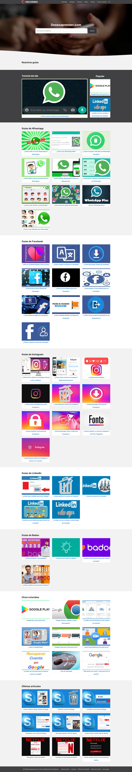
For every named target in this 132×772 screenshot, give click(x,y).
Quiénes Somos (65, 769)
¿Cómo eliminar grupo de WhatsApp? (66, 205)
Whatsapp (64, 2)
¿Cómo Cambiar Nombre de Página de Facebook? (66, 317)
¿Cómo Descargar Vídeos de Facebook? (96, 264)
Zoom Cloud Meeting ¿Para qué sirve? (96, 647)
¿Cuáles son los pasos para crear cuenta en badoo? (97, 559)
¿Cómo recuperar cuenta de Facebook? (36, 342)
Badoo (86, 2)
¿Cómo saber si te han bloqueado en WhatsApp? (36, 153)
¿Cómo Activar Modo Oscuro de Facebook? (66, 290)
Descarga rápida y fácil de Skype (66, 733)
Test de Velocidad (66, 671)
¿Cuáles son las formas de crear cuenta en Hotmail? (96, 622)
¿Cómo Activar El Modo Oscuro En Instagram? (36, 406)
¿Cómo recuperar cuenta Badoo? (36, 558)
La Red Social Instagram (96, 377)
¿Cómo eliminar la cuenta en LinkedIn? (66, 496)
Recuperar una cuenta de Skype (36, 733)
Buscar (92, 31)
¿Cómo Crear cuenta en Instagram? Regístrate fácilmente (66, 379)
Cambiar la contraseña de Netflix (66, 757)
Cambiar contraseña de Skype (96, 709)
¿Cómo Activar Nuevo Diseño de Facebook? (36, 290)
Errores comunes (101, 2)
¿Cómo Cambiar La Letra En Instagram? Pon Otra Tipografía (96, 432)
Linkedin (92, 2)
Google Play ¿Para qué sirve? (100, 94)
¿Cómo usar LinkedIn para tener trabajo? (36, 496)
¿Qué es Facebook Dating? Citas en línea (36, 264)
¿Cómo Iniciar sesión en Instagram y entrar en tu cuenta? (36, 459)
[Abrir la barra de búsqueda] (109, 2)
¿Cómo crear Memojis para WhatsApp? (36, 229)
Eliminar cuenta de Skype (66, 709)
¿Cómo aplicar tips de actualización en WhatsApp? (36, 180)
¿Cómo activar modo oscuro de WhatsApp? (55, 116)
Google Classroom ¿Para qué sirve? (66, 647)
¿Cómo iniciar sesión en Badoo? (66, 558)
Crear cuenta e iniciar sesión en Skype (36, 709)
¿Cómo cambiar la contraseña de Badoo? (36, 585)
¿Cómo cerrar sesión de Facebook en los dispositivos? (97, 317)
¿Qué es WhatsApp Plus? (96, 205)
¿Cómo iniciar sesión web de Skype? (96, 733)
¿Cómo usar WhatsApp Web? (66, 151)
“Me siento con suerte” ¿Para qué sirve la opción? (96, 672)
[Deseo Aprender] (29, 2)
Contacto (73, 769)
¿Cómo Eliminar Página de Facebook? (36, 315)
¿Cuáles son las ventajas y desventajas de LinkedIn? (100, 114)
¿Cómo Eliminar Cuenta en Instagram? (66, 404)
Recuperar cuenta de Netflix (36, 757)
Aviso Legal (106, 769)
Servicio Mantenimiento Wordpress (49, 769)
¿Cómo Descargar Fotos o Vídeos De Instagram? (66, 432)
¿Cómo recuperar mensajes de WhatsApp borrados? (96, 153)
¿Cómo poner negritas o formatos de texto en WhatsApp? (96, 180)
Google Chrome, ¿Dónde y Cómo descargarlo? (66, 622)
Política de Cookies (96, 769)
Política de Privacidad (83, 769)
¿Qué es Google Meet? (36, 647)
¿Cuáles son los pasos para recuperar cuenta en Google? (36, 672)
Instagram (72, 2)
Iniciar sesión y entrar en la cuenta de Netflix (97, 759)
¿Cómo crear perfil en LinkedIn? (96, 496)
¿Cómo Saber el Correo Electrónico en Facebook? (97, 290)
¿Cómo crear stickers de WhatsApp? (36, 205)
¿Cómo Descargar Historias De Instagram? (96, 406)
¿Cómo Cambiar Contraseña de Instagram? (36, 432)
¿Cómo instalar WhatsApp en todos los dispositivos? (66, 180)
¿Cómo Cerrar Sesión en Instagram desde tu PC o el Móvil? (36, 379)
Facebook (79, 2)
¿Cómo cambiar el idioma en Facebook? (66, 264)
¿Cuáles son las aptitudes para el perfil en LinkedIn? (36, 521)
